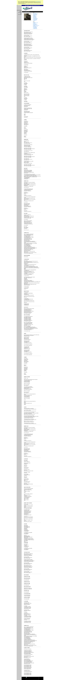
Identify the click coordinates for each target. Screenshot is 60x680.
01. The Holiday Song (35, 13)
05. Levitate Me (34, 24)
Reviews (33, 5)
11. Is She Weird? (35, 27)
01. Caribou (34, 22)
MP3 (35, 5)
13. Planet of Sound (35, 28)
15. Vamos (34, 20)
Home (26, 5)
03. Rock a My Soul (35, 14)
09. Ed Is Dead (34, 17)
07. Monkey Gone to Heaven (36, 25)
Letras (30, 5)
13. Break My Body (35, 19)
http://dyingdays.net (38, 1)
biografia (21, 11)
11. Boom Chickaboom (35, 18)
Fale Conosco (38, 5)
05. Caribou (34, 15)
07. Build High (34, 16)
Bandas (28, 5)
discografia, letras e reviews (20, 12)
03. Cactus (34, 23)
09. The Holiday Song (35, 26)
